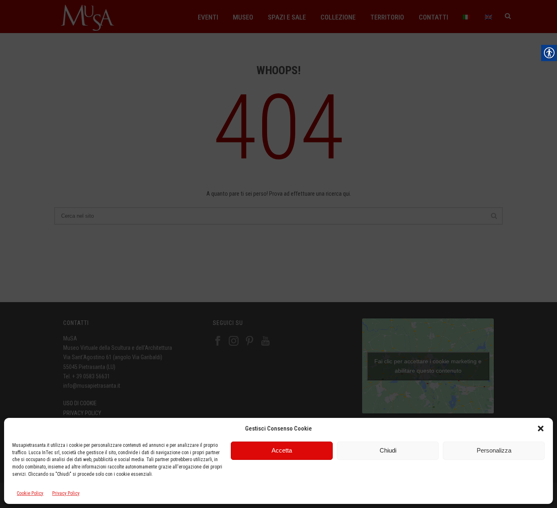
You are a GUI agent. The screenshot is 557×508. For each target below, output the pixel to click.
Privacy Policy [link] (66, 493)
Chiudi (388, 450)
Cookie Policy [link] (30, 493)
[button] (541, 428)
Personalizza (494, 450)
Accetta (282, 450)
